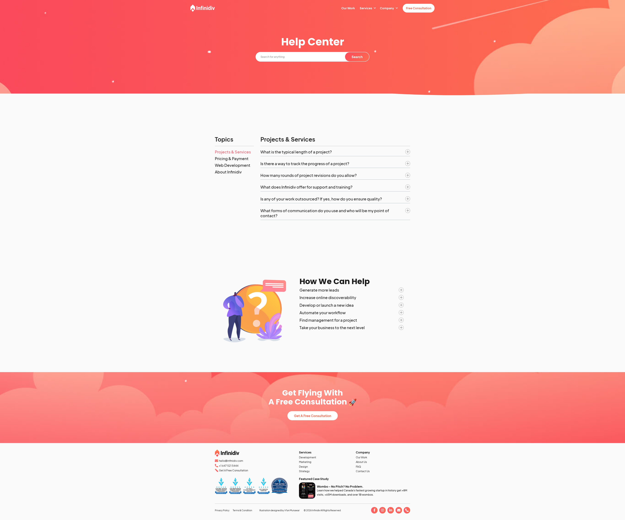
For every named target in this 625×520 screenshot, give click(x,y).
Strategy (304, 471)
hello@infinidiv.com (231, 460)
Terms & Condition (242, 510)
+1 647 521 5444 (228, 465)
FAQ (358, 466)
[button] (335, 151)
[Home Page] (202, 8)
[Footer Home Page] (255, 454)
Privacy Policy (222, 510)
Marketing (305, 461)
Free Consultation (418, 8)
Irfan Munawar (292, 510)
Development (307, 457)
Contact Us (363, 471)
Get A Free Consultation (312, 416)
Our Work (361, 457)
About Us (361, 461)
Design (303, 466)
